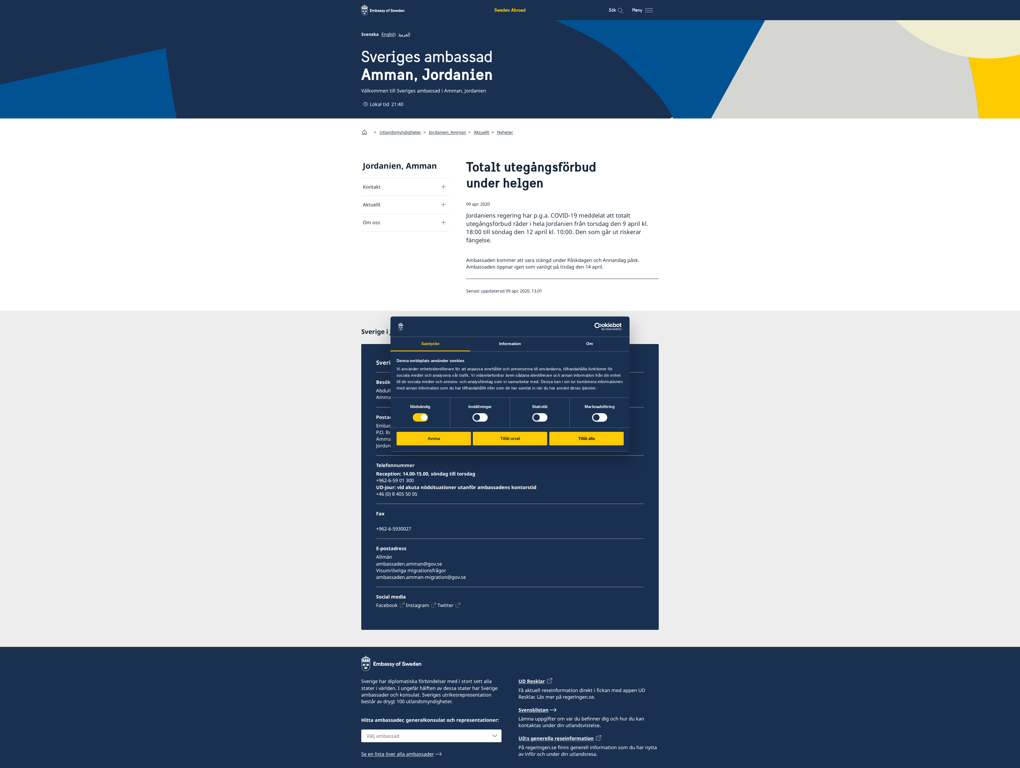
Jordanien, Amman (447, 132)
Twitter (445, 605)
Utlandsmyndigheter (400, 132)
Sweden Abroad (510, 10)
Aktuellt (481, 132)
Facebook (387, 605)
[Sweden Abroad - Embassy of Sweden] (387, 10)
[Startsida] (366, 132)
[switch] (480, 417)
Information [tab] (510, 344)
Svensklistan (533, 710)
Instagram (417, 605)
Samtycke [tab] (430, 344)
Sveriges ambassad (427, 65)
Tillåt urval (510, 438)
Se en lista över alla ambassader (397, 754)
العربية (404, 34)
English (388, 34)
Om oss (371, 222)
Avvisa (434, 438)
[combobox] (431, 735)
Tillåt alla (586, 438)
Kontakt (372, 187)
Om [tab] (589, 344)
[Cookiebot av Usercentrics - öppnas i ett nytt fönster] (600, 326)
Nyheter (505, 132)
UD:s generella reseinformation (556, 738)
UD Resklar (531, 681)
